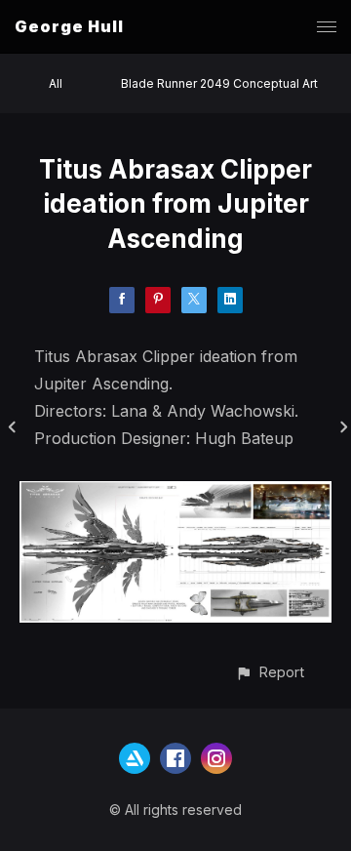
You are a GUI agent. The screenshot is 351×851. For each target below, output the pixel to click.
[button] (269, 672)
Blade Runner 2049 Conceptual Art (219, 83)
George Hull (69, 26)
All (55, 83)
